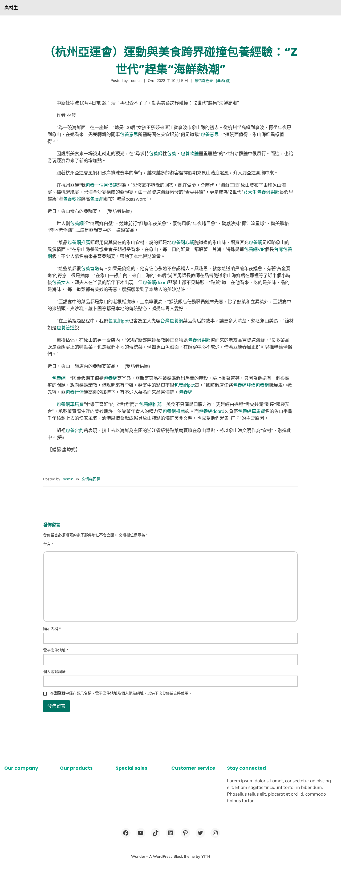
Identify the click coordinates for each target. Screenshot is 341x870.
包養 (171, 153)
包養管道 (90, 268)
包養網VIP (254, 249)
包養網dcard (155, 282)
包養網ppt (118, 321)
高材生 (11, 7)
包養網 (156, 153)
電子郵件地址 (55, 650)
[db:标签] (223, 80)
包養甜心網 (183, 242)
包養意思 (129, 134)
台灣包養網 (171, 321)
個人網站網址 (54, 671)
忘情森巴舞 (203, 80)
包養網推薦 (78, 242)
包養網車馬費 (70, 404)
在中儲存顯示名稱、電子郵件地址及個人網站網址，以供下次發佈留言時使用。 (121, 693)
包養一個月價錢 (101, 185)
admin (68, 479)
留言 (48, 544)
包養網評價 (244, 385)
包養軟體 (190, 153)
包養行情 (75, 392)
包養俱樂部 (199, 340)
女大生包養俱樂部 (261, 192)
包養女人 (61, 282)
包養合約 (75, 430)
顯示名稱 (52, 628)
